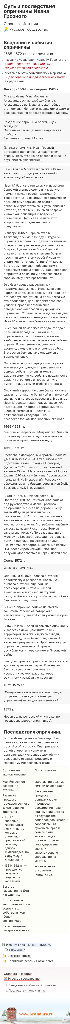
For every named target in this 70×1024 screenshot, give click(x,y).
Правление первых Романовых (30, 961)
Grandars (12, 24)
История (30, 24)
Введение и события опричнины (32, 985)
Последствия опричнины (27, 990)
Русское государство (28, 29)
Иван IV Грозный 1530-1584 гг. (28, 945)
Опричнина (17, 950)
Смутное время (19, 956)
